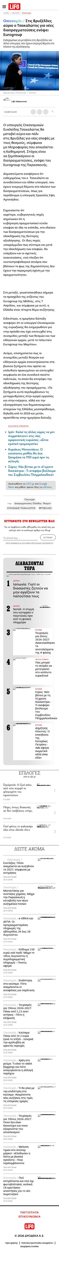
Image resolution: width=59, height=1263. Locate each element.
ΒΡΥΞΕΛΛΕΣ (45, 508)
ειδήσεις (47, 487)
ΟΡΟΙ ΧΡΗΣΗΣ (12, 543)
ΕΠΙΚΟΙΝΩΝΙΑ (30, 1216)
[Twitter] (55, 86)
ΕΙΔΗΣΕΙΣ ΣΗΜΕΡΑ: (18, 426)
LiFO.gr (30, 483)
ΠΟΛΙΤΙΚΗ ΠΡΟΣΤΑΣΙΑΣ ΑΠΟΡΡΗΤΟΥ (37, 543)
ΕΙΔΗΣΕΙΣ (15, 13)
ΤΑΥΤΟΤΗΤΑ (29, 1212)
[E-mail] (45, 112)
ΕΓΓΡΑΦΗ (47, 537)
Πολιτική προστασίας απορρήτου (37, 1243)
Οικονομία (26, 13)
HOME (6, 13)
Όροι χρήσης (11, 1243)
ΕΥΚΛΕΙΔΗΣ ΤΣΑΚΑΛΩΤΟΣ (21, 508)
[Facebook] (50, 86)
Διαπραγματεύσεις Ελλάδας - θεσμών (32, 503)
